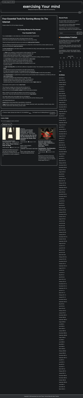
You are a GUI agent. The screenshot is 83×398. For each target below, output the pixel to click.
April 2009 (61, 326)
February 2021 (62, 147)
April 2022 (61, 127)
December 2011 (62, 283)
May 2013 (61, 250)
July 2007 (61, 359)
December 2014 (62, 214)
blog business (17, 104)
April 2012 (61, 277)
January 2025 (61, 98)
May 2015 (61, 203)
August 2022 (61, 124)
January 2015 (61, 212)
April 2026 (61, 77)
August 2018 (61, 171)
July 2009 (61, 324)
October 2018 (61, 169)
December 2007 (62, 355)
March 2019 (61, 160)
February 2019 (62, 162)
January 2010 (61, 312)
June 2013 (61, 248)
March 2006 (61, 389)
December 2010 (62, 299)
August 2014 (61, 218)
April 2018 (61, 176)
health (36, 104)
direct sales (23, 104)
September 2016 (62, 187)
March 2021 (61, 145)
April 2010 (61, 306)
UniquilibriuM (28, 102)
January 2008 (61, 353)
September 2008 (62, 335)
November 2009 (62, 315)
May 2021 (61, 140)
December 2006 (62, 375)
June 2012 (61, 272)
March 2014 (61, 230)
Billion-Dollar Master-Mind (12, 102)
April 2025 (61, 91)
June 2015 (61, 201)
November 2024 (62, 100)
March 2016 (61, 192)
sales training (15, 105)
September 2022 (62, 122)
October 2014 (61, 216)
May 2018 (61, 174)
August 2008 (61, 337)
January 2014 (61, 234)
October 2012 (61, 263)
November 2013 (62, 236)
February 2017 (62, 183)
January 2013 (61, 259)
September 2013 (62, 241)
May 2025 (61, 89)
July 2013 (61, 245)
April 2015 (61, 205)
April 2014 (61, 227)
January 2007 (61, 373)
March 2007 (61, 368)
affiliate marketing (10, 104)
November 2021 (62, 133)
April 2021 (61, 142)
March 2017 (61, 180)
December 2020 (62, 151)
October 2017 (61, 178)
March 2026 (61, 80)
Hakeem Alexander (19, 25)
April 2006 (61, 386)
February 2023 (62, 118)
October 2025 (61, 84)
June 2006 (61, 384)
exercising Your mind (41, 6)
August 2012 (61, 268)
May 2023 (61, 115)
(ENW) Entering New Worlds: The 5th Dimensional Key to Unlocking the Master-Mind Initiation (28, 137)
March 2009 (61, 328)
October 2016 (61, 185)
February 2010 (62, 310)
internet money (48, 104)
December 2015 (62, 194)
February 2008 (62, 350)
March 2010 (61, 308)
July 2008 (61, 339)
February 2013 (62, 257)
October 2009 (61, 317)
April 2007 (61, 366)
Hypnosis (40, 144)
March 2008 (61, 348)
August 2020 (61, 154)
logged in (8, 121)
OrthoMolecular (24, 133)
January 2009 (61, 330)
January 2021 (61, 149)
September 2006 (62, 382)
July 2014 (61, 221)
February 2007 (62, 371)
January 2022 (61, 129)
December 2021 (62, 131)
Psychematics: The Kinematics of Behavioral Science (46, 149)
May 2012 (61, 274)
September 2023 (62, 111)
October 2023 (61, 109)
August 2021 (61, 136)
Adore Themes (55, 396)
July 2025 (61, 86)
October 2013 (61, 239)
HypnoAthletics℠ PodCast (68, 37)
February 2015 (62, 209)
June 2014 (61, 223)
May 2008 (61, 344)
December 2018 (62, 165)
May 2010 (61, 303)
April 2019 (61, 158)
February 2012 (62, 281)
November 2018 (62, 167)
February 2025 (62, 95)
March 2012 (61, 279)
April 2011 (61, 290)
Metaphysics (30, 132)
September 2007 (62, 357)
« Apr (60, 71)
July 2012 (61, 270)
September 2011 (62, 288)
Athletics (22, 128)
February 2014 (62, 232)
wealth (24, 105)
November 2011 (62, 286)
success (20, 105)
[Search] (80, 12)
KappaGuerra (23, 132)
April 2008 (61, 346)
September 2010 (62, 301)
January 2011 (61, 297)
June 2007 (61, 362)
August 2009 (61, 321)
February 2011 (62, 295)
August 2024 (61, 102)
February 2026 (62, 82)
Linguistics (45, 144)
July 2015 (61, 198)
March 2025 (61, 93)
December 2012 (62, 261)
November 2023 (62, 107)
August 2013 (61, 243)
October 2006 (61, 380)
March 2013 (61, 254)
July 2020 (61, 156)
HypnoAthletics (21, 102)
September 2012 (62, 265)
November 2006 (62, 377)
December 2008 (62, 333)
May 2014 (61, 225)
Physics (46, 145)
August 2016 (61, 189)
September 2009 (62, 319)
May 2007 (61, 364)
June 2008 (61, 342)
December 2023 (62, 104)
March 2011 (61, 292)
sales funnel (9, 105)
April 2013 (61, 252)
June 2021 (61, 138)
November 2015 (62, 196)
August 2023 (61, 113)
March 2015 (61, 207)
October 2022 (61, 120)
